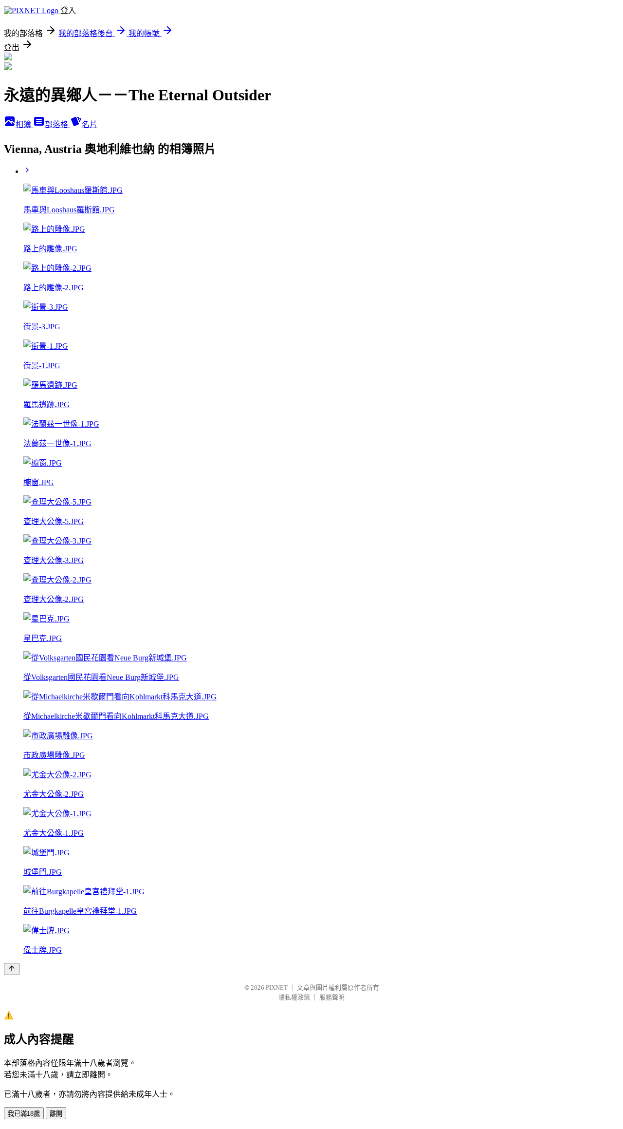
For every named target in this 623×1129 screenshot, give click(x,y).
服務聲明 (332, 997)
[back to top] (11, 969)
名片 (89, 124)
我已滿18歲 (24, 1113)
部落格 (57, 124)
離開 (56, 1113)
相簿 (24, 124)
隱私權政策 (294, 997)
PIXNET (277, 987)
